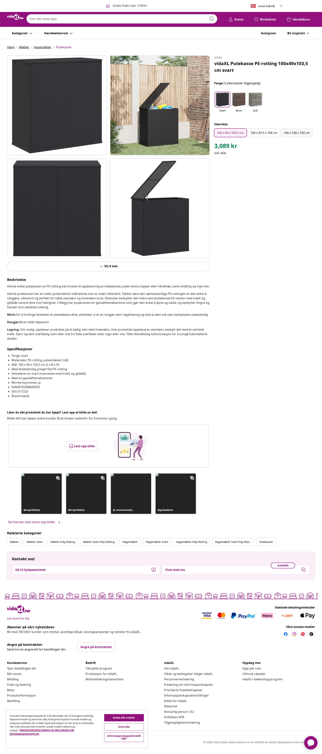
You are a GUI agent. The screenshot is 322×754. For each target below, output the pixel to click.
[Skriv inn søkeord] (212, 19)
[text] (225, 147)
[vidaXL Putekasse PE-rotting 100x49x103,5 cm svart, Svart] (57, 105)
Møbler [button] (14, 542)
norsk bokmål (266, 6)
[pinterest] (303, 634)
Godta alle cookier (124, 717)
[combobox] (121, 18)
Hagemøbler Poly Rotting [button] (191, 542)
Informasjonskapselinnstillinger (186, 695)
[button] (126, 6)
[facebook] (286, 634)
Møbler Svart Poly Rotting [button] (99, 542)
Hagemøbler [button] (130, 542)
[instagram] (294, 634)
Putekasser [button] (266, 542)
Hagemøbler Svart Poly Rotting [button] (234, 542)
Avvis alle (124, 726)
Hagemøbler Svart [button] (157, 542)
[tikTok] (311, 634)
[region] (77, 729)
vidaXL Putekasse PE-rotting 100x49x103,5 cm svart (261, 66)
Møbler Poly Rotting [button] (62, 542)
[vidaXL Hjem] (15, 17)
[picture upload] (130, 446)
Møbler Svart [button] (35, 542)
